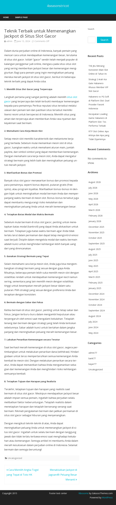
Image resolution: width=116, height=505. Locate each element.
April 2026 (93, 204)
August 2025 (95, 249)
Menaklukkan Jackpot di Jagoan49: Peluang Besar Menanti (63, 474)
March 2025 (94, 277)
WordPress (107, 497)
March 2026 (94, 210)
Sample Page (21, 17)
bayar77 (92, 364)
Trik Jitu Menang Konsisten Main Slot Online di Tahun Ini (98, 69)
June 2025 (93, 260)
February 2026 (96, 215)
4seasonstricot (58, 5)
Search (91, 29)
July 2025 (93, 254)
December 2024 (96, 293)
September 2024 (97, 310)
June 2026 (93, 193)
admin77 (93, 352)
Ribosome (84, 493)
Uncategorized (15, 458)
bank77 (92, 358)
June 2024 (93, 327)
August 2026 (95, 182)
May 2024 (93, 332)
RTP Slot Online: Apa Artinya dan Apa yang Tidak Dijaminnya (99, 135)
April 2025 (93, 271)
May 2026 (93, 198)
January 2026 (95, 221)
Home (6, 17)
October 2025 (95, 237)
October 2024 (95, 304)
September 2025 (97, 243)
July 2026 (93, 187)
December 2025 (96, 226)
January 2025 (95, 288)
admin (9, 41)
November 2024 (96, 299)
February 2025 (96, 282)
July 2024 (93, 321)
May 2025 (93, 265)
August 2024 (95, 316)
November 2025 (96, 232)
